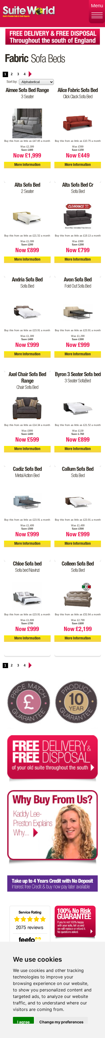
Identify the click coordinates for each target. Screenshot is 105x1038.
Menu (97, 5)
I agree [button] (23, 1022)
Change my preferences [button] (61, 1022)
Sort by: (12, 82)
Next (30, 74)
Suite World (29, 13)
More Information (27, 165)
